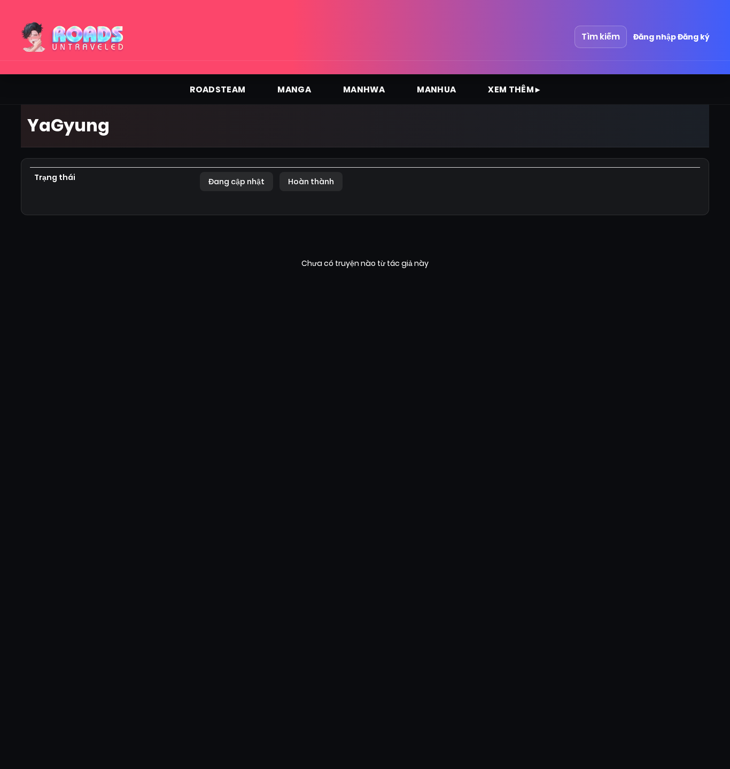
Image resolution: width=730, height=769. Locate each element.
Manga (294, 89)
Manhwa (364, 89)
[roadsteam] (74, 37)
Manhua (436, 89)
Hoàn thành (311, 181)
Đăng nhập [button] (654, 37)
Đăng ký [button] (693, 37)
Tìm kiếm (600, 36)
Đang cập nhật (236, 181)
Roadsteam (217, 89)
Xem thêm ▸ (514, 89)
